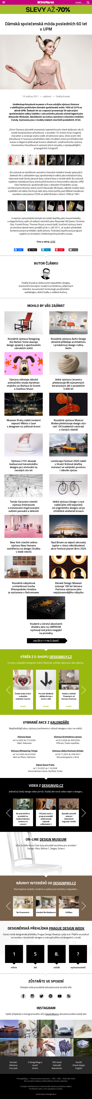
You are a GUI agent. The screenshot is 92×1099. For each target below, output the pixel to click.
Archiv (35, 1068)
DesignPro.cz (64, 883)
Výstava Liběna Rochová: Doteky (67, 750)
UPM (52, 241)
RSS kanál (57, 1062)
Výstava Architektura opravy (68, 736)
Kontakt (13, 1062)
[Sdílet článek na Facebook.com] (18, 249)
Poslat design (79, 1065)
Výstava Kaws (24, 736)
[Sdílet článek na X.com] (32, 249)
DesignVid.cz (52, 785)
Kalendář (57, 1065)
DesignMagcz (52, 1014)
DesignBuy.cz (60, 656)
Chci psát (13, 1068)
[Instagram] (32, 996)
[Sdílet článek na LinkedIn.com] (46, 249)
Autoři (35, 1065)
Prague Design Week (66, 928)
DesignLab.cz (51, 1094)
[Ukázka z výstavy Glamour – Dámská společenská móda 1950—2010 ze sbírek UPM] (46, 62)
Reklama (13, 1065)
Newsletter (57, 1068)
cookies (69, 1086)
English (78, 1068)
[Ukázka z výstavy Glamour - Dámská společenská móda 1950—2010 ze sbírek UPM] (17, 160)
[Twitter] (41, 996)
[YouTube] (59, 996)
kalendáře (59, 722)
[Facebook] (23, 996)
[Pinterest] (50, 996)
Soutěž (79, 1062)
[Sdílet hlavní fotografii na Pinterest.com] (59, 249)
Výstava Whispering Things (24, 750)
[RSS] (68, 996)
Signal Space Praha (45, 764)
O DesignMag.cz (35, 1062)
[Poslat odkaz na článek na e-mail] (73, 249)
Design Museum (53, 839)
